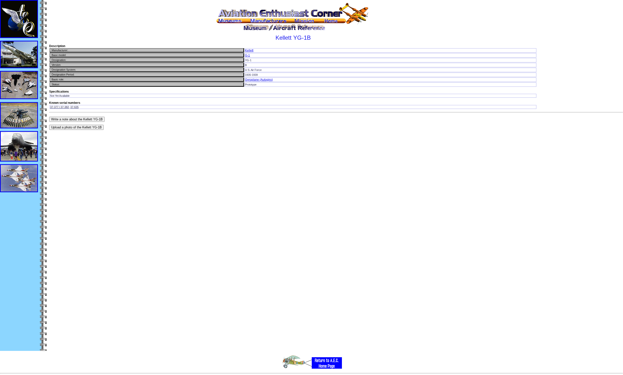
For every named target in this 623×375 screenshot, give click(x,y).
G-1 (247, 55)
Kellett (249, 50)
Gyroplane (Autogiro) (259, 79)
